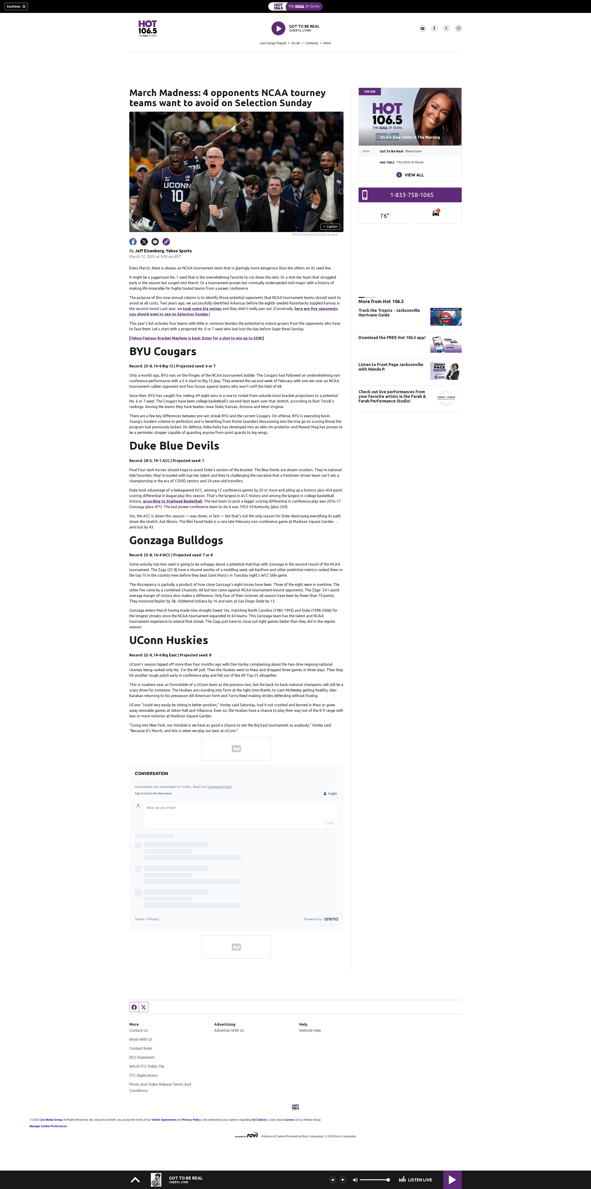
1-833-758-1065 (412, 194)
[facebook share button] (133, 241)
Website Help (310, 1030)
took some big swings (202, 309)
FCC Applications (143, 1075)
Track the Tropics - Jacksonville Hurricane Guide (389, 312)
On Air (295, 43)
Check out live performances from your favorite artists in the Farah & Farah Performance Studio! (392, 396)
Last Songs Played (273, 43)
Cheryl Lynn (300, 30)
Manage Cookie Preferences (48, 1126)
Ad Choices (259, 1119)
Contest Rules (140, 1048)
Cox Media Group (50, 1119)
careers (289, 1119)
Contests (311, 43)
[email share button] (155, 241)
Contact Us (138, 1030)
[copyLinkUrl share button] (166, 241)
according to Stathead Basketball (172, 501)
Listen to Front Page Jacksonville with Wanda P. (391, 366)
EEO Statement (141, 1057)
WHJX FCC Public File (146, 1066)
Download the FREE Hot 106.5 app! (392, 337)
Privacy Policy (191, 1119)
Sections (13, 6)
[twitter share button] (144, 241)
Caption (330, 226)
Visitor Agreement (164, 1119)
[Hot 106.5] (295, 6)
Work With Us (140, 1039)
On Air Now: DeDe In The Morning (410, 137)
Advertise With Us (229, 1030)
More (327, 43)
